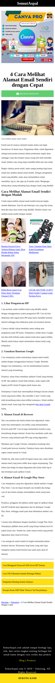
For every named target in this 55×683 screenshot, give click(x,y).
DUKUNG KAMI (27, 678)
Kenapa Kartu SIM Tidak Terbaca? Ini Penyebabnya (25, 590)
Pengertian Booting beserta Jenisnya (18, 582)
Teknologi (15, 602)
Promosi (31, 660)
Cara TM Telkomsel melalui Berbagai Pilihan (22, 573)
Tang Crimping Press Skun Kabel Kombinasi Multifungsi (40, 249)
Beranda (4, 602)
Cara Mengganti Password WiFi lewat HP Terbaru (24, 565)
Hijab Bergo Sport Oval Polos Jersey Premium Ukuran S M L (11, 293)
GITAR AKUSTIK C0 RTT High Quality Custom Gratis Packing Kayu (41, 293)
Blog (22, 660)
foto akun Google (43, 404)
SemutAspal (27, 3)
